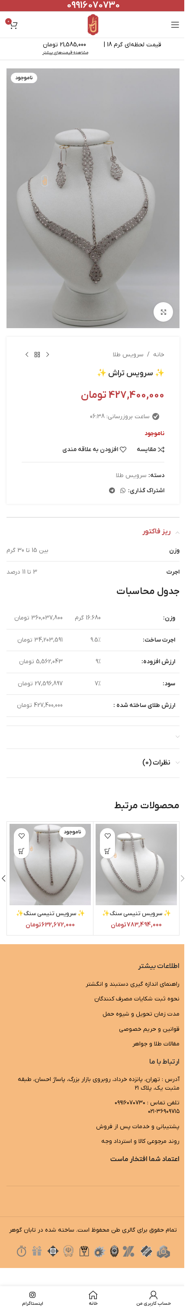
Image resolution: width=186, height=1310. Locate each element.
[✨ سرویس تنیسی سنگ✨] (136, 864)
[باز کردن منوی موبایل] (175, 24)
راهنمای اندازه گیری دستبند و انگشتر (133, 984)
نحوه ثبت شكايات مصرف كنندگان (137, 999)
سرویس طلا (128, 355)
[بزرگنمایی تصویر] (163, 312)
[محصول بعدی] (27, 355)
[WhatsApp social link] (123, 491)
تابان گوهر (22, 1230)
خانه (158, 355)
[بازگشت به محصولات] (37, 355)
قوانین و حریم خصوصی (149, 1029)
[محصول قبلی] (47, 355)
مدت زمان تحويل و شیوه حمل (141, 1014)
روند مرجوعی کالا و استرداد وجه (140, 1141)
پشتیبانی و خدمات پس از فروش (138, 1127)
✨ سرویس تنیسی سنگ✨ (136, 914)
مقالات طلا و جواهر (156, 1044)
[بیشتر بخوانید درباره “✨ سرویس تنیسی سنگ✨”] (21, 850)
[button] (107, 850)
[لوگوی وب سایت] (93, 24)
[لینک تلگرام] (112, 491)
